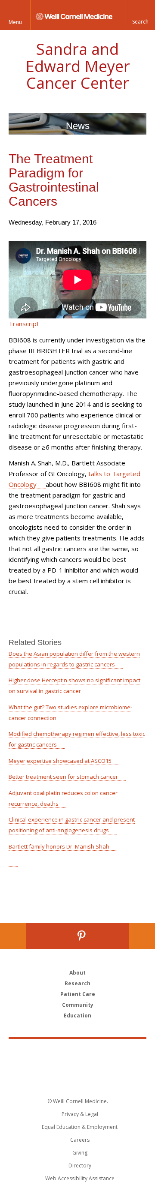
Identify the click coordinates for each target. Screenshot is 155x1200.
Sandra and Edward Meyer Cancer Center (77, 66)
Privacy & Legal (80, 1114)
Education (77, 1015)
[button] (140, 15)
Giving (79, 1152)
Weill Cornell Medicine (77, 1052)
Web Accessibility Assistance (80, 1178)
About (77, 972)
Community (77, 1004)
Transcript (24, 323)
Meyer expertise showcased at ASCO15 (60, 761)
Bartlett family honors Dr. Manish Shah (59, 846)
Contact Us (142, 936)
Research (77, 983)
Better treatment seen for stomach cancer (63, 776)
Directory (79, 1165)
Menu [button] (15, 22)
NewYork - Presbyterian (78, 1070)
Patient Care (77, 994)
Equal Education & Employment (80, 1127)
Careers (80, 1139)
